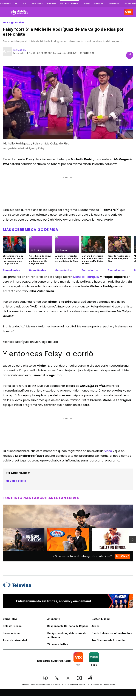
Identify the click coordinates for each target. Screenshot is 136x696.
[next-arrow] (132, 539)
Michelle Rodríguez (86, 277)
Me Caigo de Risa (13, 22)
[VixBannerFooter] (68, 601)
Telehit (86, 3)
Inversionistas (11, 633)
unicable (51, 3)
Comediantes (11, 270)
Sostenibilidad (101, 619)
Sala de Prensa (12, 626)
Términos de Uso (57, 644)
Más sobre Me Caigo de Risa (30, 229)
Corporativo (10, 619)
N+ (16, 3)
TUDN (23, 3)
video (108, 451)
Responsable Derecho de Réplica (68, 626)
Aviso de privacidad (15, 640)
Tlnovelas (114, 3)
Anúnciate (53, 619)
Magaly (22, 49)
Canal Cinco (37, 3)
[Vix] (128, 12)
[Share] (129, 55)
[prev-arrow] (0, 539)
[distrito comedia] (19, 12)
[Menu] (4, 12)
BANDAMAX (99, 3)
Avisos (96, 626)
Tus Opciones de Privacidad (109, 640)
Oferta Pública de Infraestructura (112, 633)
